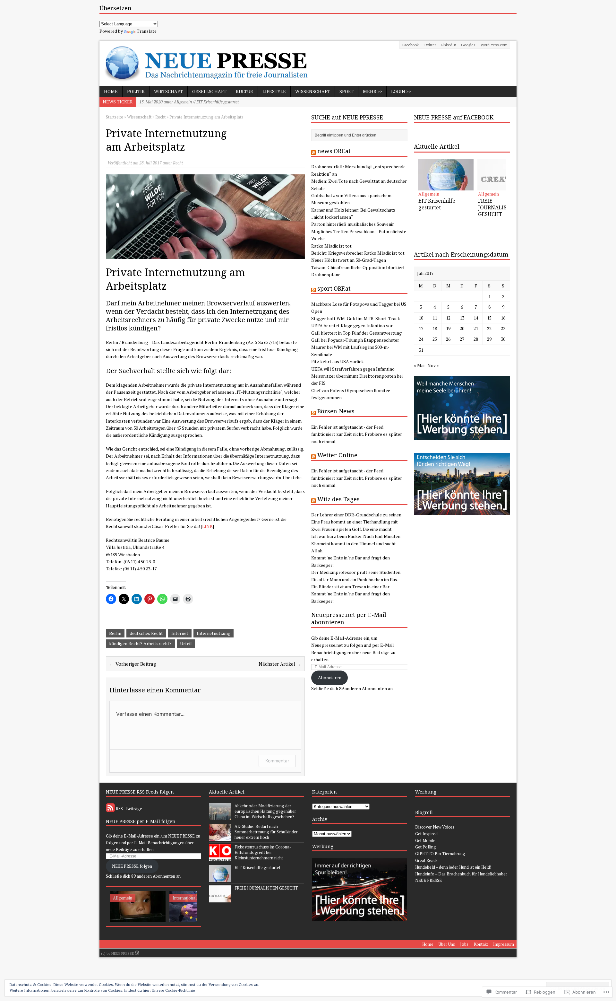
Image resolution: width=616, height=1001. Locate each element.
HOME (111, 91)
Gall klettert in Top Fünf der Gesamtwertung (356, 333)
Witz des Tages (338, 499)
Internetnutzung (213, 633)
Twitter (430, 44)
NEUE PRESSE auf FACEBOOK (453, 117)
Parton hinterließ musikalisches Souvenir (352, 224)
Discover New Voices (434, 827)
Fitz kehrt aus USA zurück (337, 361)
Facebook (410, 44)
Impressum (503, 944)
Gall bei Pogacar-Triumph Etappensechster (355, 340)
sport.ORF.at (334, 288)
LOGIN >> (401, 91)
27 (462, 339)
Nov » (433, 365)
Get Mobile (425, 840)
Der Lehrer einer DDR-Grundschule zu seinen (356, 515)
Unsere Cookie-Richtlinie (173, 990)
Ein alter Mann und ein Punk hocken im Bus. (354, 579)
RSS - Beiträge (129, 809)
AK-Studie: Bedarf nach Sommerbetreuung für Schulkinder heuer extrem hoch (266, 831)
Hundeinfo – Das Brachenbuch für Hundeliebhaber (461, 874)
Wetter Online (337, 455)
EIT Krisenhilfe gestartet (257, 867)
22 (489, 328)
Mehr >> (372, 91)
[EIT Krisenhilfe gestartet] (446, 174)
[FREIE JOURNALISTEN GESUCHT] (505, 174)
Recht (178, 163)
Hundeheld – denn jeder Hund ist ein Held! (453, 867)
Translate (147, 31)
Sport (346, 91)
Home (427, 944)
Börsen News (336, 411)
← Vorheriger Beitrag (132, 664)
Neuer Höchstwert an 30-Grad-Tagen (348, 260)
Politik (136, 91)
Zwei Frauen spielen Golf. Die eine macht (351, 529)
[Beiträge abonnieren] (110, 809)
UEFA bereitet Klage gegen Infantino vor (352, 325)
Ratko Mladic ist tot (331, 246)
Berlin (115, 633)
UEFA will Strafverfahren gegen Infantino (353, 369)
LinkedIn (448, 44)
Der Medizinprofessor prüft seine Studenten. (356, 572)
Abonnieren (329, 677)
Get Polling (425, 847)
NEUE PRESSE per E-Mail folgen (140, 821)
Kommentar (277, 760)
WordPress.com (494, 44)
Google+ (468, 44)
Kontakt (481, 944)
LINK (207, 526)
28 (476, 339)
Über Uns (447, 944)
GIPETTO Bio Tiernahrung (440, 853)
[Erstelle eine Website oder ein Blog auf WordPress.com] (137, 953)
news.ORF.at (334, 151)
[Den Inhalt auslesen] (313, 151)
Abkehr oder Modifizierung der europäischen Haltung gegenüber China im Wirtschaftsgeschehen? (265, 811)
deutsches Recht (146, 633)
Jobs (464, 944)
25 (434, 339)
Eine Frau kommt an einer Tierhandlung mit (354, 522)
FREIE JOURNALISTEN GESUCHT (266, 888)
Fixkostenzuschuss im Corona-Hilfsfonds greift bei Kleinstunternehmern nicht (263, 852)
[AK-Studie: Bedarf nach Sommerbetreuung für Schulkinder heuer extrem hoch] (220, 837)
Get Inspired (426, 834)
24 (421, 339)
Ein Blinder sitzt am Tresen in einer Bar (350, 587)
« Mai (419, 365)
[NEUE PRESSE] (308, 63)
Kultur (244, 91)
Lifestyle (274, 91)
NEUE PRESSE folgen (132, 866)
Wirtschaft (168, 91)
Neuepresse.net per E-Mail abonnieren (348, 618)
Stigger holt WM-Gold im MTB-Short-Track (355, 318)
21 (476, 328)
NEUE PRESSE (428, 880)
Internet (179, 633)
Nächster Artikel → (280, 664)
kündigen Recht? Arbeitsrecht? (140, 643)
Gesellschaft (209, 91)
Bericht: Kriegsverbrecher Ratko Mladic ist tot (358, 253)
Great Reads (426, 860)
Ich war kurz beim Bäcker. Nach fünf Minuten (355, 536)
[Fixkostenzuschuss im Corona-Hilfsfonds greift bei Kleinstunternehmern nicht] (220, 858)
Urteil (186, 643)
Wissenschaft (312, 91)
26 (448, 339)
